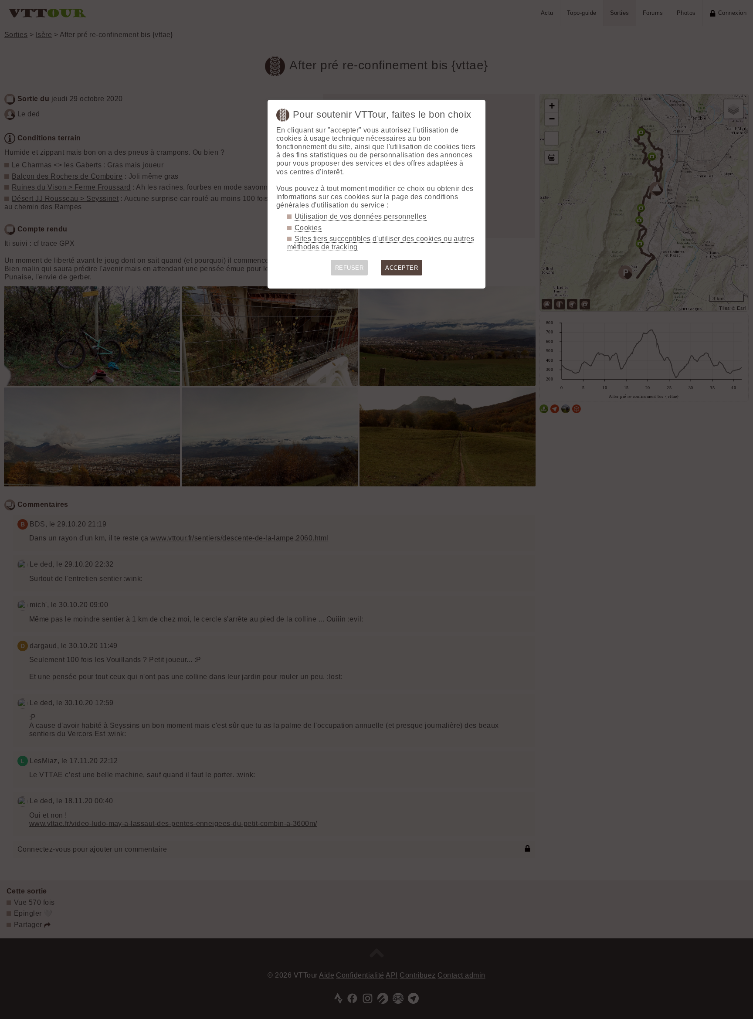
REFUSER (349, 268)
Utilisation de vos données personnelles (361, 216)
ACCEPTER (401, 268)
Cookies (308, 227)
